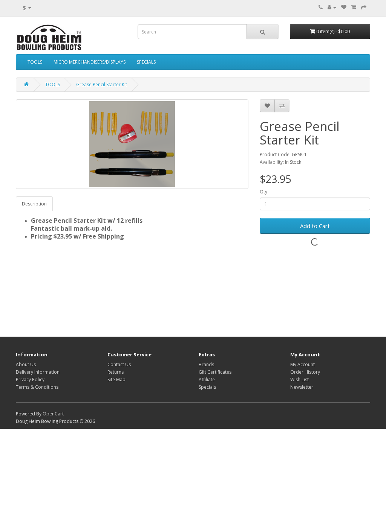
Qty (263, 192)
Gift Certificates (215, 372)
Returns (115, 372)
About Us (26, 364)
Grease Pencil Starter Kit (101, 84)
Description (34, 204)
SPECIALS (146, 62)
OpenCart (53, 414)
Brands (206, 364)
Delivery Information (38, 372)
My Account (302, 364)
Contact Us (119, 364)
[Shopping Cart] (353, 7)
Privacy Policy (30, 379)
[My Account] (332, 7)
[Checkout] (363, 7)
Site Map (116, 379)
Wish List (299, 379)
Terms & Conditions (37, 387)
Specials (207, 387)
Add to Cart (315, 226)
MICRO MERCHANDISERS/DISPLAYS (90, 62)
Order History (305, 372)
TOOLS (35, 62)
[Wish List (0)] (343, 7)
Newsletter (301, 387)
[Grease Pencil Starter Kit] (132, 144)
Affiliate (207, 379)
